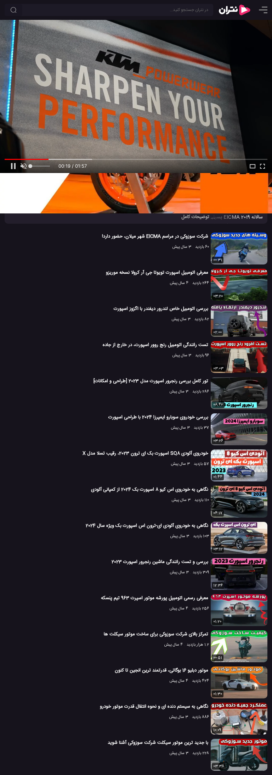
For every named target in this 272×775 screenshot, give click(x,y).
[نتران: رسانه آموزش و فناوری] (234, 10)
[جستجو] (13, 10)
